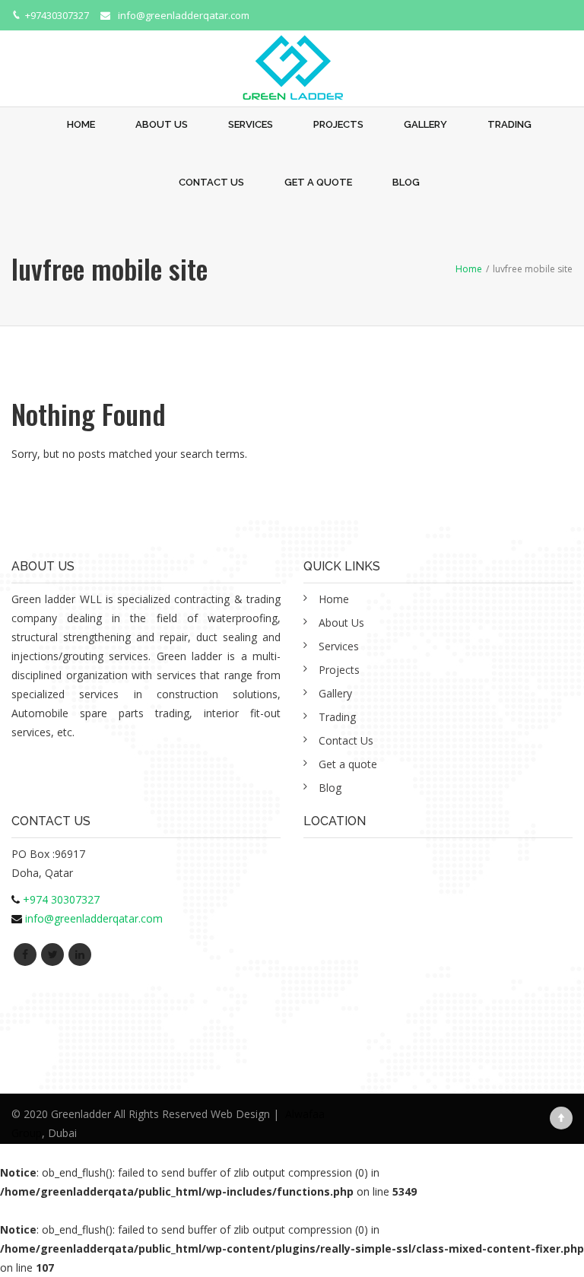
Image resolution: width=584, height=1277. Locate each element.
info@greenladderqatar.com (183, 15)
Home (81, 124)
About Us (161, 124)
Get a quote (318, 182)
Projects (338, 124)
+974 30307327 (61, 899)
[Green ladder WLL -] (292, 59)
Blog (406, 182)
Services (250, 124)
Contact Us (211, 182)
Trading (509, 124)
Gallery (425, 124)
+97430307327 (57, 15)
